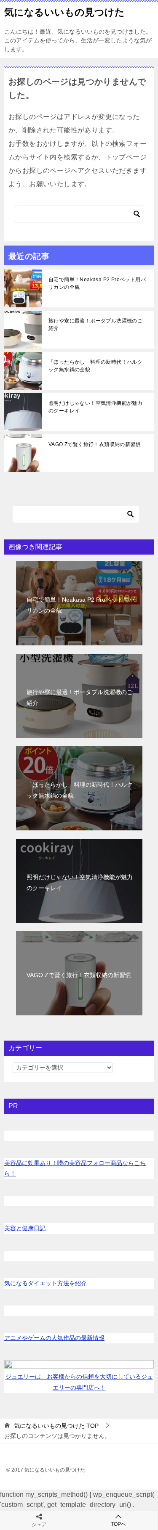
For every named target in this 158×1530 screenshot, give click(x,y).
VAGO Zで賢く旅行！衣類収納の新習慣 (94, 444)
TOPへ (118, 1524)
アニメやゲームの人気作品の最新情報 (54, 1337)
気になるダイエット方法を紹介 (45, 1283)
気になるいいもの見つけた (64, 12)
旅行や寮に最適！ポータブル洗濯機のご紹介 (95, 324)
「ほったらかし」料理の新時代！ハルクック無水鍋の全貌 (95, 366)
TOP (56, 1425)
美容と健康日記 (25, 1228)
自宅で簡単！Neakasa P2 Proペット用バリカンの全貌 (97, 283)
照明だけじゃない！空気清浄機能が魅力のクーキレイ (95, 407)
